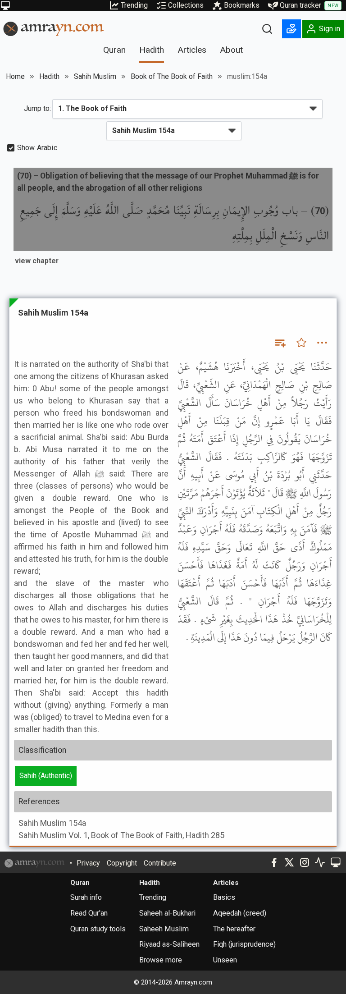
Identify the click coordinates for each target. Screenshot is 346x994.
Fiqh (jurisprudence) (244, 944)
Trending (134, 5)
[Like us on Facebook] (274, 862)
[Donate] (291, 28)
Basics (224, 897)
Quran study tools (98, 929)
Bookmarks (242, 5)
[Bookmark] (301, 342)
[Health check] (319, 862)
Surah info (86, 897)
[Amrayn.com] (53, 28)
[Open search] (267, 28)
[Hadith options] (322, 342)
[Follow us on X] (289, 862)
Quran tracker (309, 5)
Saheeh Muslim (164, 929)
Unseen (225, 960)
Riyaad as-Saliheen (169, 944)
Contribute (160, 863)
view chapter (37, 261)
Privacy (88, 863)
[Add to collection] (280, 342)
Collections (186, 5)
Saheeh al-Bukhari (167, 913)
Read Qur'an (89, 913)
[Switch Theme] (5, 5)
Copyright (122, 863)
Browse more (160, 960)
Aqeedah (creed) (239, 913)
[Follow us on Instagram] (304, 862)
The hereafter (234, 929)
